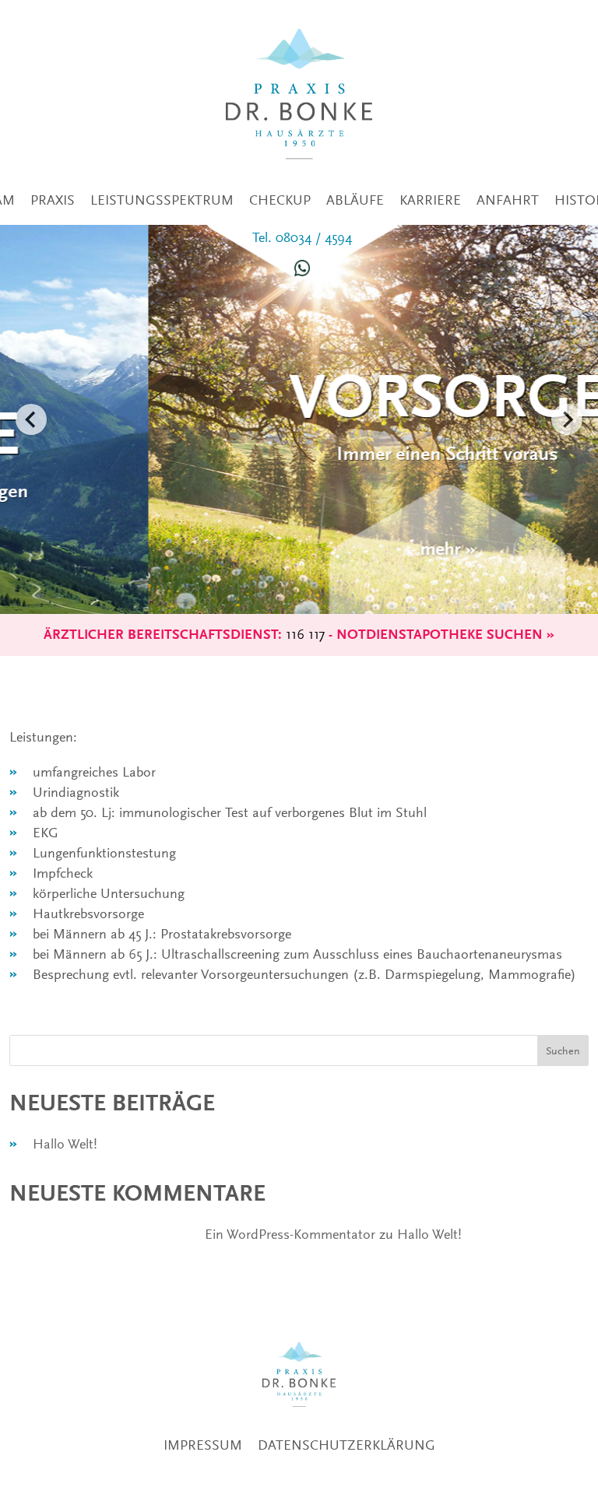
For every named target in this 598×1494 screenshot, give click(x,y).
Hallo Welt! (65, 1143)
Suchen (563, 1050)
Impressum (203, 1445)
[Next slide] (566, 419)
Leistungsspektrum (162, 200)
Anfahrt (508, 200)
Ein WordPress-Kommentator (290, 1234)
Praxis (52, 200)
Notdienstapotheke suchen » (445, 634)
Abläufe (355, 200)
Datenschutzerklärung (346, 1445)
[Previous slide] (31, 419)
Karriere (430, 200)
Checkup (280, 200)
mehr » (299, 548)
